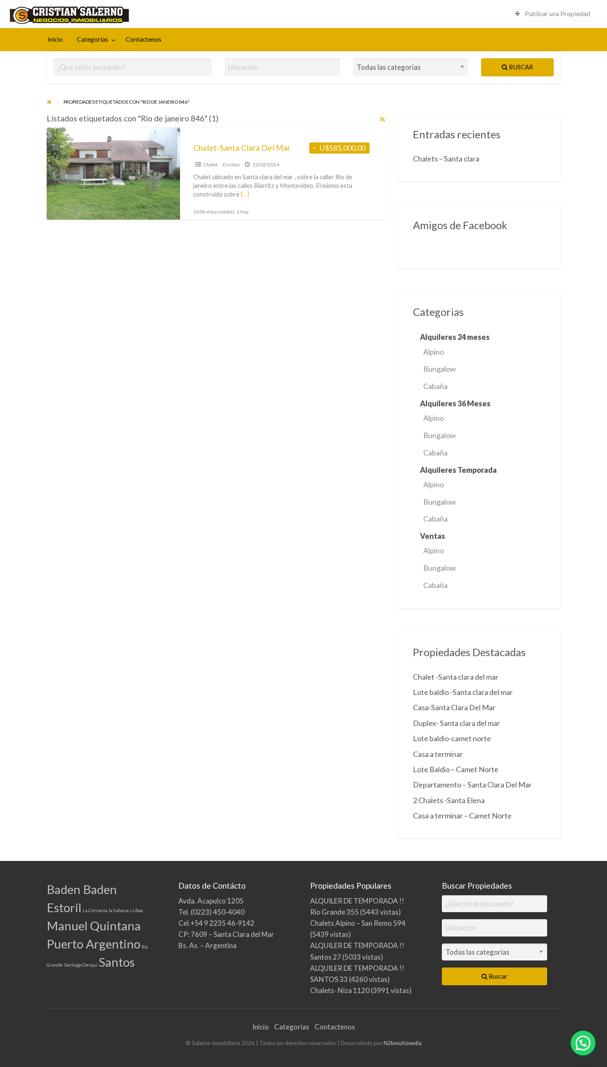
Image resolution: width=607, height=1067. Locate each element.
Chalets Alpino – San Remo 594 (357, 923)
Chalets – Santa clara (446, 158)
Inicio (55, 39)
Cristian (231, 164)
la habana (119, 910)
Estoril (64, 907)
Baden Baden (82, 889)
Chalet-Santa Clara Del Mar (241, 147)
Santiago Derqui (80, 964)
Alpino (433, 351)
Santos (117, 962)
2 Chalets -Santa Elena (449, 800)
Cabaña (435, 386)
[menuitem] (552, 14)
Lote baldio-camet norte (452, 738)
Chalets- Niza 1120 (340, 990)
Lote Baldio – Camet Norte (455, 769)
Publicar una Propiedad (557, 13)
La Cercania (95, 910)
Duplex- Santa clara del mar (456, 723)
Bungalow (439, 368)
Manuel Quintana (94, 925)
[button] (583, 1043)
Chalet (210, 164)
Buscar (520, 67)
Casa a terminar (438, 754)
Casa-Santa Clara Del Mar (454, 707)
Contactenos (143, 39)
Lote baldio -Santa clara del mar (463, 692)
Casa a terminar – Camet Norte (462, 815)
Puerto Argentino (93, 944)
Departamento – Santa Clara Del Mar (472, 784)
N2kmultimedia (403, 1043)
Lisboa (136, 910)
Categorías (92, 39)
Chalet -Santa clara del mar (455, 676)
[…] (245, 194)
